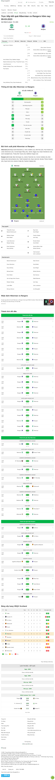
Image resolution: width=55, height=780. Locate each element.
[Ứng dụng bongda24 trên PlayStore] (24, 743)
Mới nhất (20, 2)
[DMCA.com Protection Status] (5, 776)
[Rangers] (43, 28)
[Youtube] (20, 766)
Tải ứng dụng (27, 741)
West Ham (36, 578)
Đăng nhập (51, 2)
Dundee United (17, 570)
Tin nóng (6, 5)
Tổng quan (4, 41)
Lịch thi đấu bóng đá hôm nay (34, 730)
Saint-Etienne (37, 584)
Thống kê (29, 41)
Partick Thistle (37, 452)
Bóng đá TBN (31, 725)
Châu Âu (33, 5)
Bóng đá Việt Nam (32, 719)
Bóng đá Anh (30, 721)
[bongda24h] (1, 6)
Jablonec (36, 527)
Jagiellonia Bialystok (38, 544)
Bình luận (3, 730)
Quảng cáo (10, 769)
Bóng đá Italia (31, 728)
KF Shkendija (18, 460)
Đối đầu (35, 41)
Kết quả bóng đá (31, 732)
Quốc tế (51, 5)
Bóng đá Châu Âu (32, 723)
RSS (2, 766)
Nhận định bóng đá (5, 732)
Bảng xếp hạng (22, 12)
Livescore (3, 739)
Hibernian (36, 321)
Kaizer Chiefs (37, 589)
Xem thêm (27, 712)
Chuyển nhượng (5, 734)
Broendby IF (36, 508)
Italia (38, 5)
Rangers (43, 29)
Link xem (35, 12)
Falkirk (19, 596)
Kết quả (16, 12)
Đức (42, 5)
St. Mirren (36, 536)
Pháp (46, 5)
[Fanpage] (14, 766)
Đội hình (17, 41)
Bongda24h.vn (16, 772)
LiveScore (4, 12)
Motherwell (36, 486)
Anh (25, 5)
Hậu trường (3, 737)
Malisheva (36, 494)
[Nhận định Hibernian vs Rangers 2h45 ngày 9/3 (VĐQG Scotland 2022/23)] (49, 302)
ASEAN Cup (13, 5)
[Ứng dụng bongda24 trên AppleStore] (30, 743)
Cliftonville (19, 514)
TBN (29, 5)
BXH (45, 41)
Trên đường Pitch (32, 2)
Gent (20, 444)
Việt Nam (20, 5)
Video (2, 723)
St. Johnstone (10, 630)
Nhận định (23, 41)
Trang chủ (3, 719)
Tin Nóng (3, 721)
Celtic (8, 613)
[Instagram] (17, 766)
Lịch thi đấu (10, 12)
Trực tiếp (29, 12)
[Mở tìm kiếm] (51, 2)
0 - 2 (27, 708)
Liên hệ (4, 769)
